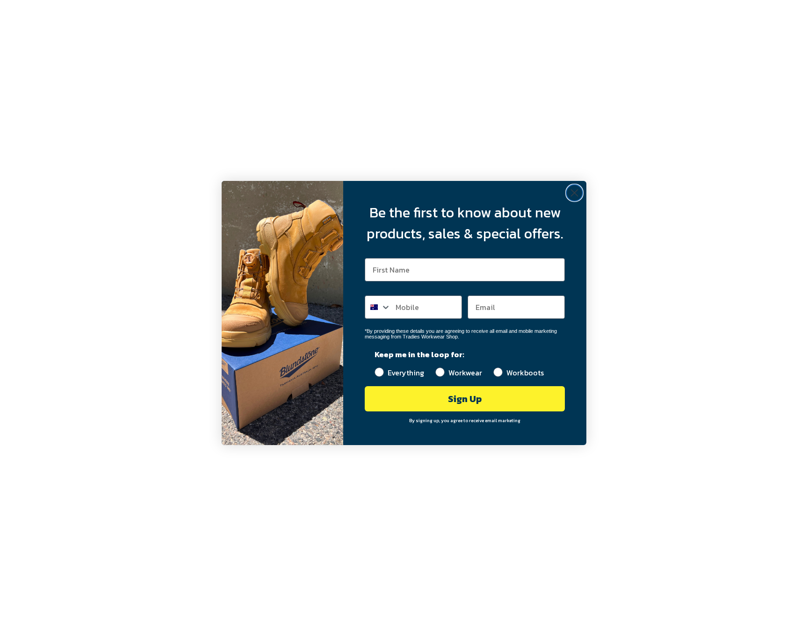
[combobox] (378, 307)
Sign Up (465, 399)
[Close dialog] (574, 193)
